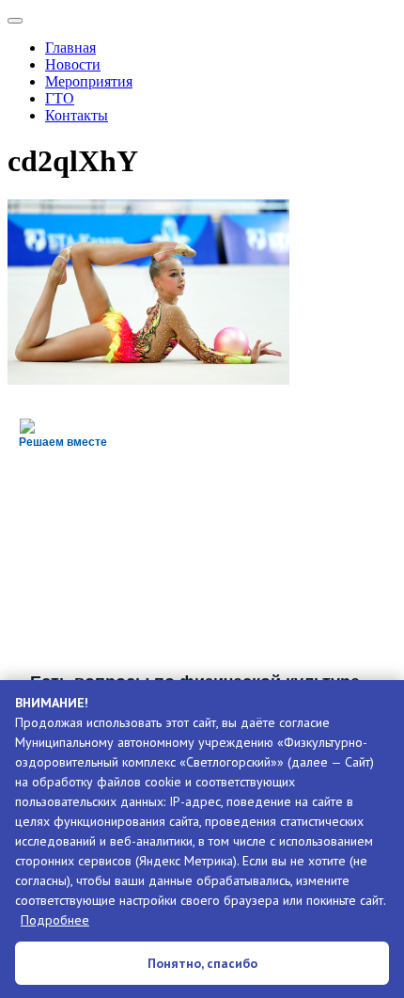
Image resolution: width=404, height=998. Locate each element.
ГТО (59, 98)
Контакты (76, 115)
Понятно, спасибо (202, 963)
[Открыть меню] (15, 21)
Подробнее (55, 919)
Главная (70, 47)
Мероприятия (88, 81)
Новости (73, 64)
